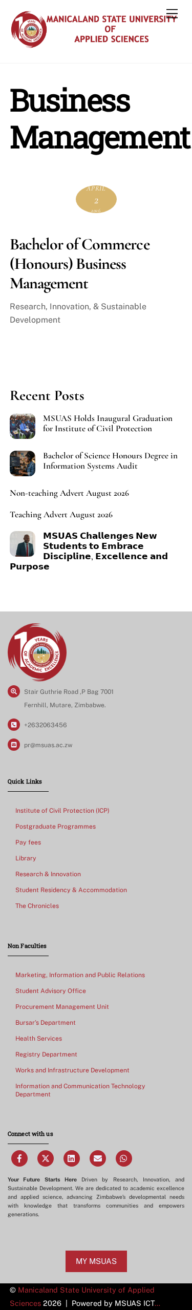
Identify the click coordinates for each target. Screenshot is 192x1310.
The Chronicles (37, 906)
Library (25, 858)
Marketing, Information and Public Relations (80, 975)
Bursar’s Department (45, 1022)
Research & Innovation (48, 874)
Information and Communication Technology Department (80, 1090)
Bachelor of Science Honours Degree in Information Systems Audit (110, 461)
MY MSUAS (96, 1261)
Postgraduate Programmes (55, 826)
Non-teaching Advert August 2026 (69, 493)
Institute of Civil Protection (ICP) (62, 810)
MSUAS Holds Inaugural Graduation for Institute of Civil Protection (108, 423)
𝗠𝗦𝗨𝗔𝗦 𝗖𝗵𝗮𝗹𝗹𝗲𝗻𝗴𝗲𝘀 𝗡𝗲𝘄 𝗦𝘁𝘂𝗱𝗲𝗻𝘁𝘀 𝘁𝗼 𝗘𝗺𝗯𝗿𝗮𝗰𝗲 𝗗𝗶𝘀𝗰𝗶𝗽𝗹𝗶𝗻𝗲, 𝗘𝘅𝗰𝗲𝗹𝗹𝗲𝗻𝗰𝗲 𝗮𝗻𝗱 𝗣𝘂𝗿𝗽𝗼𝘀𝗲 (89, 551)
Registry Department (46, 1054)
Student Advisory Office (50, 991)
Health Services (38, 1038)
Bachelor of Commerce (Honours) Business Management (80, 263)
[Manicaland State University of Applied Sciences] (94, 44)
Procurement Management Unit (62, 1006)
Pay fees (28, 842)
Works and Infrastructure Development (72, 1070)
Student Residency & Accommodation (71, 890)
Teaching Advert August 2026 (61, 515)
